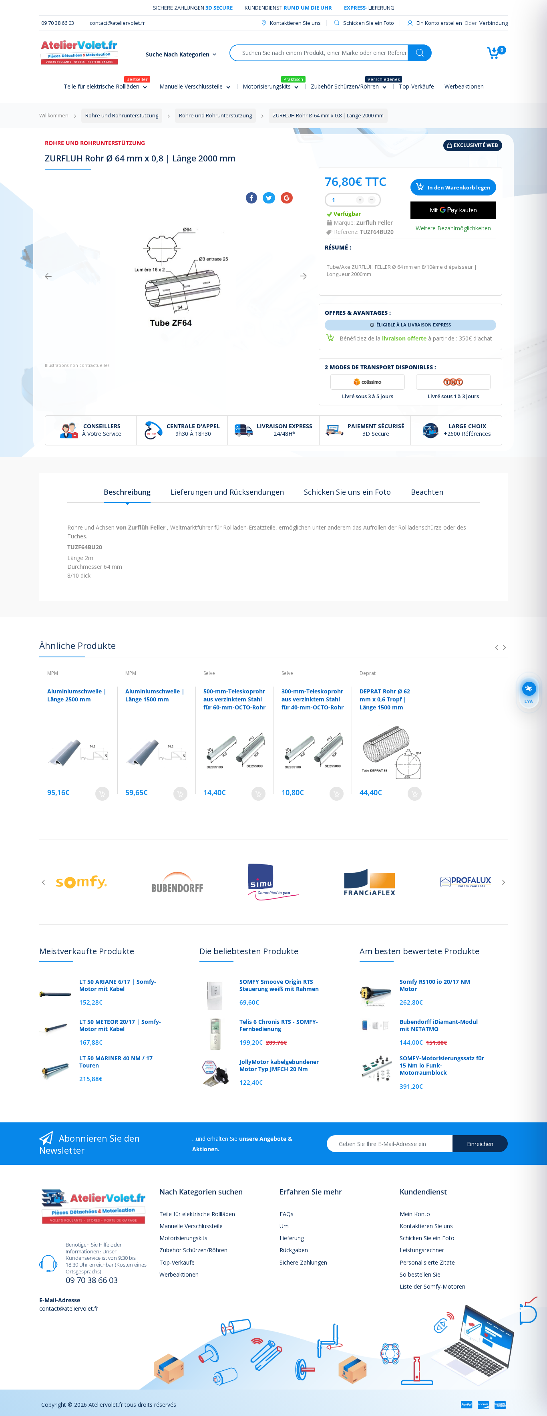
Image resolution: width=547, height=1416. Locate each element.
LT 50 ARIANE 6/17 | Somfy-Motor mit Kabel (117, 985)
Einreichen (480, 1144)
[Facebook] (251, 197)
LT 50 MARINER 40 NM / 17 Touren (116, 1062)
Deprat (368, 673)
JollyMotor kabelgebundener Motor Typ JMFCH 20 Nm (279, 1065)
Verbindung (493, 22)
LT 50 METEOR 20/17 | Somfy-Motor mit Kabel (120, 1025)
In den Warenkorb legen (458, 187)
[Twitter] (269, 197)
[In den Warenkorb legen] (102, 794)
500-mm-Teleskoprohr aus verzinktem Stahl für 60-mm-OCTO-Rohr (234, 699)
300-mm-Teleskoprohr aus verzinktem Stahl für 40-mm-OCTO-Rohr (313, 699)
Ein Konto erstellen (439, 22)
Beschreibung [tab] (127, 492)
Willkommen (53, 115)
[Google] (287, 197)
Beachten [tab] (427, 492)
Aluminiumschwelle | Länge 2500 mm (77, 695)
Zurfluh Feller (374, 222)
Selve (209, 673)
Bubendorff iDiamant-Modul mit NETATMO (439, 1025)
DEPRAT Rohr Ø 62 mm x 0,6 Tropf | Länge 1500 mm (385, 699)
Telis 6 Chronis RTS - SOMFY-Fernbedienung (278, 1025)
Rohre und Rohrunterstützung (95, 143)
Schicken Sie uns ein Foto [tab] (347, 492)
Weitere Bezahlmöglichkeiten (453, 228)
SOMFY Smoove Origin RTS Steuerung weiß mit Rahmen (279, 985)
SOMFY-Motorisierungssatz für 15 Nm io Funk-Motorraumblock (442, 1065)
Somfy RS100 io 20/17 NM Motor (435, 985)
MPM (52, 673)
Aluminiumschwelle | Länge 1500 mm (155, 695)
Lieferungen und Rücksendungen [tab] (227, 492)
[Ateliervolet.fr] (79, 52)
